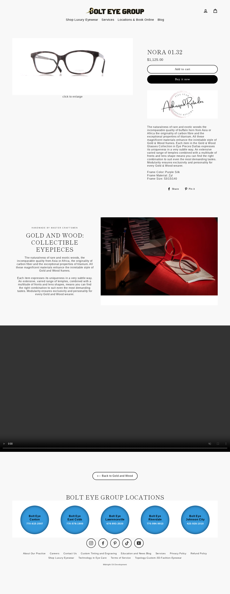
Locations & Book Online (136, 19)
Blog (161, 19)
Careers (54, 553)
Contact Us (70, 553)
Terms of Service (121, 557)
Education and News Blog (136, 553)
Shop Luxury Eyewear (82, 19)
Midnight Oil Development (115, 565)
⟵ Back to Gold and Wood (115, 475)
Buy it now (182, 79)
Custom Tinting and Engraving (99, 553)
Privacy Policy (178, 553)
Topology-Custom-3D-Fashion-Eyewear (158, 557)
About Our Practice (34, 553)
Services (108, 19)
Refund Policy (199, 553)
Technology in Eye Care (92, 557)
